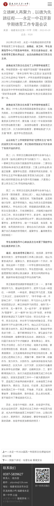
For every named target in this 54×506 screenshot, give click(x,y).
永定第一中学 (10, 498)
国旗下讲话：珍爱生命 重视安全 (25, 460)
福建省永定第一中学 (21, 30)
